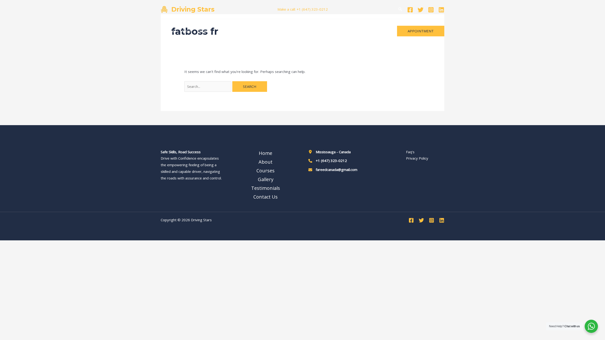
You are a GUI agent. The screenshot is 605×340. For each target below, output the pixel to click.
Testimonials (247, 31)
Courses (205, 31)
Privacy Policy (417, 158)
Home (169, 31)
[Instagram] (431, 10)
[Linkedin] (441, 10)
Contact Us (274, 31)
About (186, 31)
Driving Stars (193, 9)
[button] (400, 9)
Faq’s (410, 151)
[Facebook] (410, 10)
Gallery (224, 31)
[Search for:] (208, 86)
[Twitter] (421, 10)
